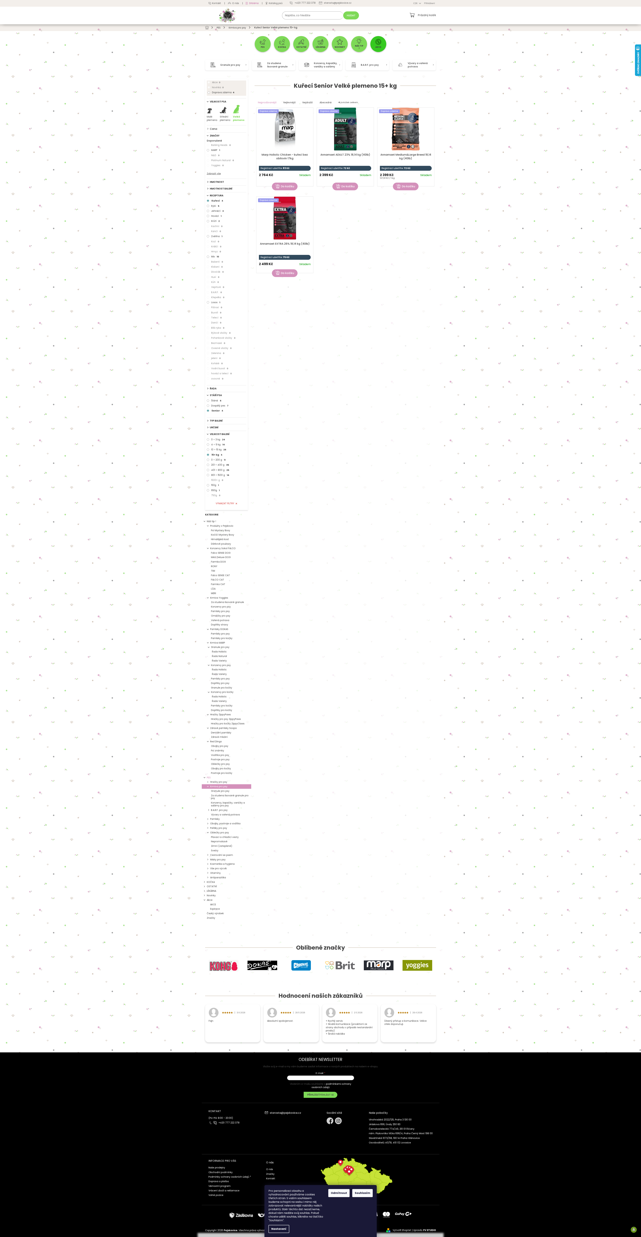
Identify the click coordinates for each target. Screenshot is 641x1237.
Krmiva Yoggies (219, 597)
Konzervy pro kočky (222, 692)
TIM (213, 570)
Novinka (218, 87)
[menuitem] (263, 44)
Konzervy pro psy (221, 606)
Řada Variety (219, 660)
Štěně (216, 400)
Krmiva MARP (217, 642)
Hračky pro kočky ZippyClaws (228, 723)
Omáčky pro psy (220, 615)
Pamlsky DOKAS (219, 629)
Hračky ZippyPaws (220, 714)
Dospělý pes (219, 405)
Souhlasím (362, 1193)
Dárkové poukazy (221, 543)
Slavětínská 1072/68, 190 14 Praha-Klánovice (394, 1138)
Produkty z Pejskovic (221, 526)
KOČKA (211, 882)
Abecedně (326, 102)
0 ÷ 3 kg (218, 439)
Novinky (211, 895)
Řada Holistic (219, 651)
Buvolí (216, 312)
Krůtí (215, 221)
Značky (211, 918)
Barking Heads (221, 145)
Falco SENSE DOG (221, 553)
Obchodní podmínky (220, 1172)
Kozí (215, 241)
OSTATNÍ (212, 886)
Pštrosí (216, 307)
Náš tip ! (211, 521)
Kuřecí (217, 200)
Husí (215, 277)
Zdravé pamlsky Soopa (223, 728)
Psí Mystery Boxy (220, 530)
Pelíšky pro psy (218, 828)
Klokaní (217, 266)
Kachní (217, 226)
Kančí (216, 231)
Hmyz (216, 251)
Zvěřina (216, 236)
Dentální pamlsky (221, 732)
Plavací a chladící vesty (225, 837)
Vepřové (217, 287)
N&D (215, 155)
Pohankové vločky (223, 338)
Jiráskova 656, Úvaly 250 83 (384, 1124)
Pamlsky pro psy (220, 611)
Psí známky (217, 750)
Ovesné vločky (221, 348)
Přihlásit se (327, 1094)
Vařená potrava (220, 620)
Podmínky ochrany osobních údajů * (229, 1176)
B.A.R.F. (216, 292)
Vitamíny (215, 873)
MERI (213, 593)
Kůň (215, 282)
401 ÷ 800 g (220, 470)
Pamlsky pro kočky (221, 638)
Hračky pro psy (218, 782)
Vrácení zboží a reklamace (223, 1190)
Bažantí (217, 261)
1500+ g (217, 480)
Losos (215, 302)
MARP (215, 150)
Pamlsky (215, 819)
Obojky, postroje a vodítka (225, 823)
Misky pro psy (218, 859)
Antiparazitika (218, 877)
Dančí (216, 322)
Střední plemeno (225, 118)
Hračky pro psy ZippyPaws (226, 719)
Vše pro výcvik (218, 868)
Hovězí (216, 216)
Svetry (214, 850)
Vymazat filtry (225, 503)
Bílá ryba (217, 327)
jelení (216, 358)
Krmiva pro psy (218, 786)
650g (215, 490)
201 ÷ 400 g (220, 464)
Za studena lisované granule (227, 602)
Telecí (216, 317)
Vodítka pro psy (220, 755)
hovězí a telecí (221, 373)
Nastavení (278, 1229)
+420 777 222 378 (229, 1122)
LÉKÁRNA (211, 891)
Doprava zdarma (223, 92)
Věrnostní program (219, 1186)
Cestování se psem (221, 855)
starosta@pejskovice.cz (285, 1113)
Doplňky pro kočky (221, 710)
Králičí (216, 246)
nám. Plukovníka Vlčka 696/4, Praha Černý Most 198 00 (401, 1133)
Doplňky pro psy (220, 683)
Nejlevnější (289, 102)
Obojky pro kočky (221, 768)
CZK (415, 3)
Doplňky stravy (219, 624)
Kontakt (216, 3)
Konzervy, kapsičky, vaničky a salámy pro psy (228, 804)
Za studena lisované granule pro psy (230, 797)
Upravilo (424, 1230)
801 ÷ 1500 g (220, 475)
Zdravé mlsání (219, 737)
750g (215, 495)
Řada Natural (219, 656)
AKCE (213, 904)
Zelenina (217, 353)
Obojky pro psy (219, 746)
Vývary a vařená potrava (225, 814)
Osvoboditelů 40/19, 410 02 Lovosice (390, 1142)
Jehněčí (217, 211)
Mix (215, 256)
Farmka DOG (218, 561)
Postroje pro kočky (221, 773)
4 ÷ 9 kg (218, 444)
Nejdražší (307, 102)
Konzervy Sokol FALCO (223, 548)
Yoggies (217, 165)
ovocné (217, 378)
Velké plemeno (239, 118)
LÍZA (213, 588)
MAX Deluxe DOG (221, 557)
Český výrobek (215, 913)
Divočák (217, 271)
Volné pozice (215, 1195)
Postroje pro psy (220, 759)
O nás (235, 3)
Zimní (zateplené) (221, 846)
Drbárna (254, 3)
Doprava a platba (218, 1181)
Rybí (215, 206)
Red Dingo (216, 741)
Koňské (217, 363)
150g (215, 485)
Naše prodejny (216, 1167)
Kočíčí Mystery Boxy (222, 534)
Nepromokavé (219, 841)
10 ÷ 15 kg (218, 449)
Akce (216, 82)
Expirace (215, 909)
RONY (214, 566)
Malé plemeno (212, 118)
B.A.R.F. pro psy (219, 810)
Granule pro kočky (221, 687)
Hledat (351, 15)
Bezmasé (218, 343)
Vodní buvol (219, 368)
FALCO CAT (217, 579)
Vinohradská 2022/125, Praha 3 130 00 (390, 1119)
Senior (217, 410)
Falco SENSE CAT (220, 575)
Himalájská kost (220, 539)
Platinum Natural (222, 160)
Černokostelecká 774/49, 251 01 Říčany (391, 1129)
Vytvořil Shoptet (402, 1230)
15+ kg (216, 454)
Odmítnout (339, 1193)
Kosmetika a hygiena (222, 864)
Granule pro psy (220, 647)
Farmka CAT (218, 584)
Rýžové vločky (221, 333)
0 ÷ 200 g (218, 459)
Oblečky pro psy (220, 764)
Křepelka (217, 297)
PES (209, 777)
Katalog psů (276, 3)
